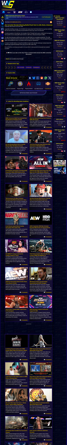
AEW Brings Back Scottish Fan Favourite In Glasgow (16, 431)
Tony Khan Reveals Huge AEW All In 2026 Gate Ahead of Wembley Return (40, 145)
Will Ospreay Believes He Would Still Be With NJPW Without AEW (39, 403)
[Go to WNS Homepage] (8, 5)
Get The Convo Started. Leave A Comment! (28, 92)
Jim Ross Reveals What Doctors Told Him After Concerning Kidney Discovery (40, 199)
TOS (56, 158)
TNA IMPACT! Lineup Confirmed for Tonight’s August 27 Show (14, 254)
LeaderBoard (48, 88)
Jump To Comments (10, 88)
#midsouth (28, 67)
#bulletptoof (36, 67)
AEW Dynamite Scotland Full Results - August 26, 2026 (39, 310)
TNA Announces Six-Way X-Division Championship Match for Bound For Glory (16, 199)
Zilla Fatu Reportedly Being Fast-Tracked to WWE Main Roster (40, 119)
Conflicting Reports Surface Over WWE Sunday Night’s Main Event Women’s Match (16, 349)
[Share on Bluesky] (34, 78)
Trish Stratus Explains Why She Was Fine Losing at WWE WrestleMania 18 (40, 254)
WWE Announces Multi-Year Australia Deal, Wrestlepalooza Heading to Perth (16, 119)
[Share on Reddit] (42, 78)
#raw (60, 37)
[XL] (17, 22)
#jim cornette (20, 67)
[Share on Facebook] (38, 78)
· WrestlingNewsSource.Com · (8, 9)
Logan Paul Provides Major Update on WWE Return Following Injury (16, 377)
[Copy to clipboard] (30, 78)
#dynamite (60, 56)
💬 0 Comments (23, 127)
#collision (59, 67)
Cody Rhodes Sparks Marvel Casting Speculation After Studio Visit (15, 227)
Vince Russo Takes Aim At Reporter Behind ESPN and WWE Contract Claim (40, 377)
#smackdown (59, 24)
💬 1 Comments (23, 264)
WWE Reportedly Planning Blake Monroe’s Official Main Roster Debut (40, 349)
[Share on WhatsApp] (46, 78)
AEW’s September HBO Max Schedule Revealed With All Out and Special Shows (40, 227)
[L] (15, 22)
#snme (59, 77)
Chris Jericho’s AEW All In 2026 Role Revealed (39, 431)
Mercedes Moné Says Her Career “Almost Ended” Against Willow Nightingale (16, 403)
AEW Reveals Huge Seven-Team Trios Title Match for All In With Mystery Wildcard (40, 171)
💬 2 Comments (48, 385)
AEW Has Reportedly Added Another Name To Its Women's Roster (16, 282)
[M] (14, 22)
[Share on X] (50, 78)
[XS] (11, 22)
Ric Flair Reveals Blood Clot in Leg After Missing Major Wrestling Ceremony (15, 145)
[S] (12, 22)
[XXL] (19, 22)
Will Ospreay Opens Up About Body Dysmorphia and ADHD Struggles (38, 282)
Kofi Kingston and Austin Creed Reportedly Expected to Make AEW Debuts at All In (16, 171)
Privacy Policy (60, 158)
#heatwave (60, 46)
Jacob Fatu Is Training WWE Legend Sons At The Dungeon (16, 310)
